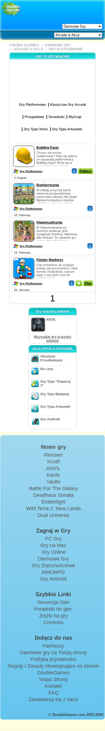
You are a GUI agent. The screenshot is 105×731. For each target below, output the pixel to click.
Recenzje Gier (53, 602)
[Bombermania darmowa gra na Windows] (23, 182)
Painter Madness (49, 260)
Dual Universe (53, 515)
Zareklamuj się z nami (53, 699)
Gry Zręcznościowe (53, 565)
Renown (53, 455)
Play (88, 283)
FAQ (53, 693)
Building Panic (47, 148)
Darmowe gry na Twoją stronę (53, 652)
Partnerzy (53, 646)
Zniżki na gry (53, 616)
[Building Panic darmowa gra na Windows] (23, 145)
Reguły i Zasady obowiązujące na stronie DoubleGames (53, 669)
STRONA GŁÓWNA (24, 45)
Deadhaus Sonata (53, 495)
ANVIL (53, 468)
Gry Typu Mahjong (54, 394)
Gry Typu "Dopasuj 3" (55, 383)
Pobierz (86, 171)
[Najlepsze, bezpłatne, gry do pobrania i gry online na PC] (11, 9)
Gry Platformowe (31, 171)
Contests (53, 622)
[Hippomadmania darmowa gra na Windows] (23, 219)
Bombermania (47, 185)
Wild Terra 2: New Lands (53, 508)
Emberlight (53, 502)
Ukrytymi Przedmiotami (51, 358)
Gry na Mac (53, 545)
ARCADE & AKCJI (28, 49)
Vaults (53, 482)
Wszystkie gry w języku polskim (52, 339)
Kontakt (53, 686)
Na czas (46, 369)
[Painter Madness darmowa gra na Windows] (23, 257)
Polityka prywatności (53, 659)
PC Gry (53, 538)
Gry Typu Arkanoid (55, 407)
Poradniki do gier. (53, 609)
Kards (53, 475)
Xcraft (53, 461)
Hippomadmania (49, 222)
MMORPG (53, 572)
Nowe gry (53, 447)
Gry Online (53, 552)
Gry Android (50, 419)
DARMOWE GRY (58, 45)
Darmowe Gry (53, 559)
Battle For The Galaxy (53, 488)
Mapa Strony (53, 679)
